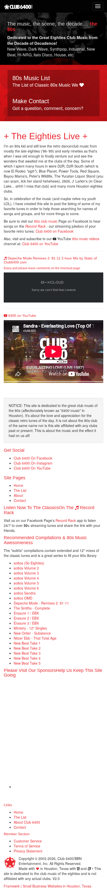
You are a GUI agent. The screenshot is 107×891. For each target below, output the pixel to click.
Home (18, 485)
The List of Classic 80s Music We (45, 81)
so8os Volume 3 (26, 572)
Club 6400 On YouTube (32, 468)
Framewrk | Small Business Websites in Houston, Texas (47, 885)
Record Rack (35, 226)
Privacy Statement (28, 850)
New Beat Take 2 (27, 648)
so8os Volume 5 (26, 582)
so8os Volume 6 (26, 587)
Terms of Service (27, 845)
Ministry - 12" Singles (30, 628)
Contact (20, 500)
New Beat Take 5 (27, 663)
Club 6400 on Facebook (54, 231)
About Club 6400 (27, 822)
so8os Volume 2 (26, 567)
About (18, 495)
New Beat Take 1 (27, 643)
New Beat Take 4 (27, 658)
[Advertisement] (53, 734)
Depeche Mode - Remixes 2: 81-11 (41, 603)
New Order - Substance (32, 633)
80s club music (45, 221)
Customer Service (28, 840)
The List (20, 490)
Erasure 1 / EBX (26, 613)
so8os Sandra (25, 593)
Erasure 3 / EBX (26, 623)
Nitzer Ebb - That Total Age (35, 638)
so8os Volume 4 (26, 577)
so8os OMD (23, 598)
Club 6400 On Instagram (33, 463)
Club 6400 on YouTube (40, 243)
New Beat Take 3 (27, 653)
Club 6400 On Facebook (33, 458)
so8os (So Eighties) (29, 562)
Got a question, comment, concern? (47, 104)
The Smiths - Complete (32, 608)
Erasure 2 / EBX (26, 618)
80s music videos (85, 238)
